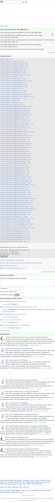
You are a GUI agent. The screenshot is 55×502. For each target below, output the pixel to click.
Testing (33, 484)
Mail (32, 482)
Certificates (35, 490)
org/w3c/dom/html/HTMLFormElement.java (15, 139)
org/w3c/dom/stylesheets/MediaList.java (15, 222)
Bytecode (13, 480)
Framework (26, 480)
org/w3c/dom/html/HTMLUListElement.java (15, 214)
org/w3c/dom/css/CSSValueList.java (13, 90)
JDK (6, 26)
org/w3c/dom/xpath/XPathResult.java (13, 241)
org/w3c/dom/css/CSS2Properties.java (14, 63)
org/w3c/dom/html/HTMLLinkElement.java (15, 167)
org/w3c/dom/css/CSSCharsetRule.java (14, 65)
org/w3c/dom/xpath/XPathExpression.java (15, 235)
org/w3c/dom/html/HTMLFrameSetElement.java (16, 143)
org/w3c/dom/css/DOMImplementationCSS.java (16, 94)
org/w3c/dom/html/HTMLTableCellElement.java (16, 200)
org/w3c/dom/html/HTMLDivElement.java (14, 126)
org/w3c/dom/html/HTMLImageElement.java (15, 155)
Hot (6, 487)
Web (38, 484)
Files (29, 490)
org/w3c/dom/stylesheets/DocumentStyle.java (16, 218)
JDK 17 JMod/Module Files (9, 265)
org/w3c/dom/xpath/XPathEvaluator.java (15, 232)
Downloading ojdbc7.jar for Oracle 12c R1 (14, 314)
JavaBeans (10, 482)
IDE (50, 480)
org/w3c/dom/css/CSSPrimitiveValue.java (15, 74)
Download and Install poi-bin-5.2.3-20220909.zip (16, 325)
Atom (24, 487)
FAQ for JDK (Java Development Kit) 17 (14, 268)
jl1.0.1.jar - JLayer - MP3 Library (11, 319)
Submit (17, 294)
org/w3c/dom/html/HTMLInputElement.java (15, 157)
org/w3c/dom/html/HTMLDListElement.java (15, 128)
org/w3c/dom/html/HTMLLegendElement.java (15, 163)
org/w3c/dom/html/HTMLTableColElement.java (16, 202)
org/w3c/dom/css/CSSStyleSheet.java (13, 84)
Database (19, 480)
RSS (21, 487)
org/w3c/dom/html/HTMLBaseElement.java (15, 112)
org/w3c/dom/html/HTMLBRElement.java (14, 118)
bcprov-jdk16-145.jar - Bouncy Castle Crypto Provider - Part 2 (19, 307)
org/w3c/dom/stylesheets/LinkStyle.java (15, 220)
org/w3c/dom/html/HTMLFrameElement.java (15, 141)
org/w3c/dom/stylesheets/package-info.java (16, 224)
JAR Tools (3, 482)
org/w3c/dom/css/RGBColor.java (11, 102)
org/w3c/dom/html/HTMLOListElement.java (15, 179)
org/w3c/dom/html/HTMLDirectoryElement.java (16, 124)
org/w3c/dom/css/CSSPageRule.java (13, 73)
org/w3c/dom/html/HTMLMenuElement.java (15, 171)
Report (2, 484)
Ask (28, 487)
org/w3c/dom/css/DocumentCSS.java (13, 92)
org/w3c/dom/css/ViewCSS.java (11, 104)
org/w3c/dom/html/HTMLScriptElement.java (15, 192)
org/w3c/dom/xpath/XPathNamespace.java (15, 237)
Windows (18, 490)
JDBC (16, 482)
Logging (28, 482)
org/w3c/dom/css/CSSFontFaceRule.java (14, 67)
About (9, 487)
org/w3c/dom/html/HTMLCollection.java (14, 122)
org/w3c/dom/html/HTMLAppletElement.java (15, 108)
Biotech (7, 480)
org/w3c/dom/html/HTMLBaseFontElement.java (16, 114)
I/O (47, 480)
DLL (26, 490)
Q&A (49, 490)
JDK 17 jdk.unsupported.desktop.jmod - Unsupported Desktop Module (22, 263)
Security (14, 484)
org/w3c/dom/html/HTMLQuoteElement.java (15, 190)
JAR (23, 490)
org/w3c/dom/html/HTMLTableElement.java (15, 204)
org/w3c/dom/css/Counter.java (11, 61)
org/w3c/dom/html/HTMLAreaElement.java (15, 110)
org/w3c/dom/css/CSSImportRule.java (13, 69)
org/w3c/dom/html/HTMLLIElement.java (14, 165)
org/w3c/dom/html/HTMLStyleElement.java (15, 196)
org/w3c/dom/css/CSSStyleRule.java (13, 82)
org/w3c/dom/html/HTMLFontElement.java (15, 137)
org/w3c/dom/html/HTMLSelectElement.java (15, 194)
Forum (21, 492)
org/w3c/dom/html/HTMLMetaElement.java (15, 173)
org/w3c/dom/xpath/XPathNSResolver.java (15, 239)
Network (44, 482)
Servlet (24, 484)
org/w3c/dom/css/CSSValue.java (11, 88)
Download (4, 256)
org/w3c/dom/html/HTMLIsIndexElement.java (16, 159)
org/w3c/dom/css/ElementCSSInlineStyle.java (16, 96)
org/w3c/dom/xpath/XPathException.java (15, 234)
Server (19, 484)
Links (46, 490)
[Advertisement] (27, 14)
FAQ (17, 492)
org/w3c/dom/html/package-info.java (13, 216)
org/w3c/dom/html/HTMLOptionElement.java (15, 182)
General (37, 480)
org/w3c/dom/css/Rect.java (10, 100)
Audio (2, 480)
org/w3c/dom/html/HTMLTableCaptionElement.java (18, 198)
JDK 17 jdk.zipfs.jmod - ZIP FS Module (13, 260)
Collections (15, 487)
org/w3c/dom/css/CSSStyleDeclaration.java (16, 80)
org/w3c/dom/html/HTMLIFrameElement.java (15, 153)
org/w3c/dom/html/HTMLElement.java (13, 133)
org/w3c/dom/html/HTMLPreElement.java (14, 188)
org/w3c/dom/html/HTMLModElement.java (14, 175)
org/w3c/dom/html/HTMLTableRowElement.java (16, 206)
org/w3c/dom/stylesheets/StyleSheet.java (15, 226)
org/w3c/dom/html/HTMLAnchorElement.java (15, 106)
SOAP (29, 484)
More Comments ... (5, 330)
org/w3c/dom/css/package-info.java (13, 98)
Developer (8, 490)
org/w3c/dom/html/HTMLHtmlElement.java (15, 151)
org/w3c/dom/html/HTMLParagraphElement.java (16, 184)
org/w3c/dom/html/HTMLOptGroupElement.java (16, 181)
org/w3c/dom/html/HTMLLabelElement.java (15, 161)
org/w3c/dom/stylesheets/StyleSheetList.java (17, 228)
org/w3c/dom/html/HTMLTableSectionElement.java (18, 208)
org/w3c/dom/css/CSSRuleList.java (13, 78)
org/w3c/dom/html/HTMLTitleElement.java (15, 212)
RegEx (41, 490)
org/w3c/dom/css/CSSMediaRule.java (13, 71)
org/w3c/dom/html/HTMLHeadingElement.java (16, 147)
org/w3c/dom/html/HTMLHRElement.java (14, 149)
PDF (48, 482)
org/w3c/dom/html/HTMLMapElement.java (14, 169)
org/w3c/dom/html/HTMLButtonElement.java (15, 120)
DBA (13, 490)
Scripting (8, 484)
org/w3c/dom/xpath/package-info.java (14, 230)
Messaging (37, 482)
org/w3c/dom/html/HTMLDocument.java (13, 129)
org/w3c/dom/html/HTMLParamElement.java (15, 186)
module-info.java (6, 59)
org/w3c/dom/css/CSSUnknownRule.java (14, 86)
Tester (2, 490)
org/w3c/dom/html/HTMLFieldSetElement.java (16, 135)
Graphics (43, 480)
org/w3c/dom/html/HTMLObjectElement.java (15, 177)
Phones (8, 492)
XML (41, 484)
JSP (23, 482)
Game (32, 480)
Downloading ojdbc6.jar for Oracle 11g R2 (14, 301)
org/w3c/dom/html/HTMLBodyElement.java (15, 116)
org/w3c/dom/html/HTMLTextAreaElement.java (16, 210)
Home (2, 26)
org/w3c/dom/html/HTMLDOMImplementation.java (17, 131)
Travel (13, 492)
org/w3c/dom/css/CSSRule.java (11, 76)
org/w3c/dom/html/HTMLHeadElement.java (15, 145)
